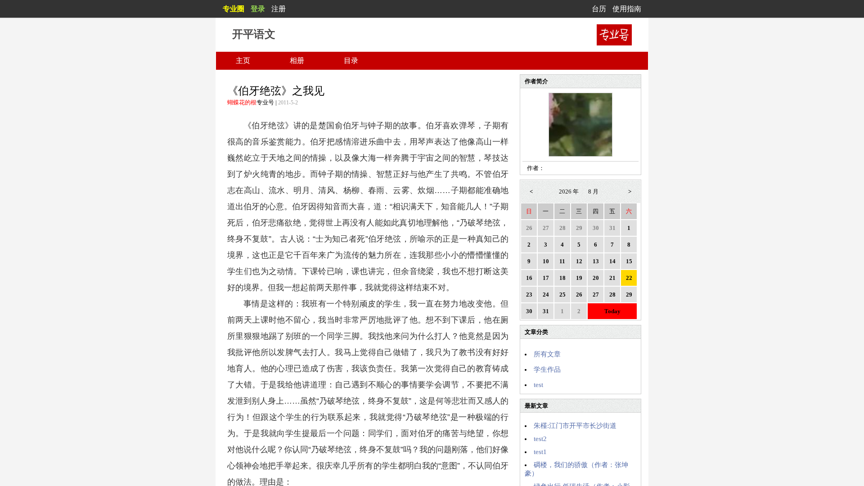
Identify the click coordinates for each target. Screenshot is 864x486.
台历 (599, 9)
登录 (258, 9)
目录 (351, 60)
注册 (278, 9)
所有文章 (547, 354)
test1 (540, 451)
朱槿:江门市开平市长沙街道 (575, 425)
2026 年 (569, 191)
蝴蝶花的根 (241, 102)
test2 (540, 438)
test (538, 384)
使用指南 (626, 9)
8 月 (593, 191)
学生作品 (547, 369)
